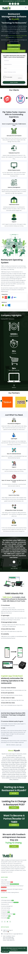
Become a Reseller (7, 884)
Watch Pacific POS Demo (14, 45)
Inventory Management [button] (7, 909)
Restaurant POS (5, 907)
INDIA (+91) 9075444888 (8, 941)
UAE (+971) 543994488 (8, 940)
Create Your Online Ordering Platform (10, 895)
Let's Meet (14, 849)
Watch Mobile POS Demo (13, 48)
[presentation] (1, 98)
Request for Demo (14, 82)
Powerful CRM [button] (5, 918)
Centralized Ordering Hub (7, 905)
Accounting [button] (4, 920)
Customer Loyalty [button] (6, 912)
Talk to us (5, 951)
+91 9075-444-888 (20, 1)
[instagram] (13, 4)
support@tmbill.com (18, 936)
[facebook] (10, 4)
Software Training (10, 886)
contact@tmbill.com (9, 1)
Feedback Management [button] (7, 916)
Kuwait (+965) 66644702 (8, 943)
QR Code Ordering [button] (6, 910)
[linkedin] (18, 4)
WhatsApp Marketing (6, 903)
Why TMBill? (4, 882)
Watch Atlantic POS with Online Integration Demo (13, 51)
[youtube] (15, 4)
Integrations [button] (4, 914)
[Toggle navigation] (25, 8)
